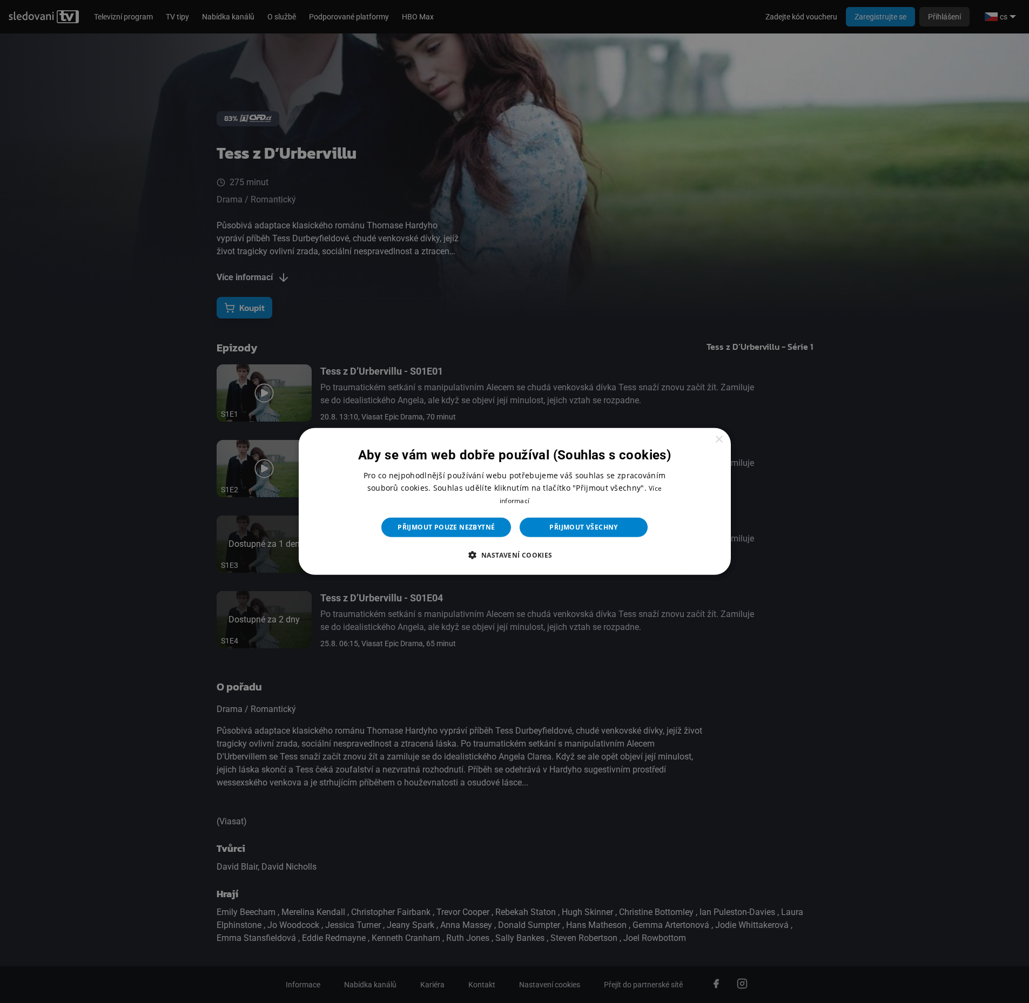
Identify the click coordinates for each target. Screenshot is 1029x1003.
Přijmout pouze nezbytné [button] (446, 527)
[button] (514, 554)
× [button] (719, 440)
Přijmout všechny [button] (583, 527)
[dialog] (515, 501)
